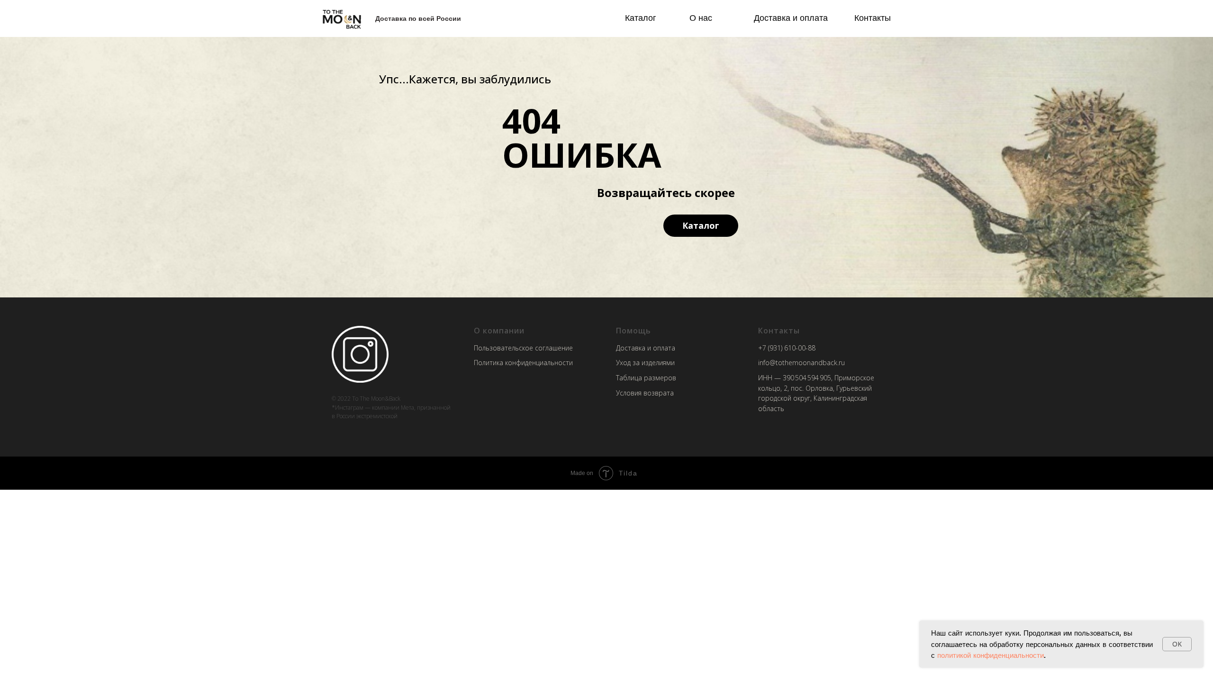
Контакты (872, 17)
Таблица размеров (646, 377)
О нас (700, 17)
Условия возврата (645, 392)
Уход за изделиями (645, 362)
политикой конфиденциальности (990, 655)
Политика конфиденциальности (523, 362)
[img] (342, 18)
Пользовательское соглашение (523, 347)
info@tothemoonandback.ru (801, 362)
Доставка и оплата (791, 17)
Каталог (640, 17)
